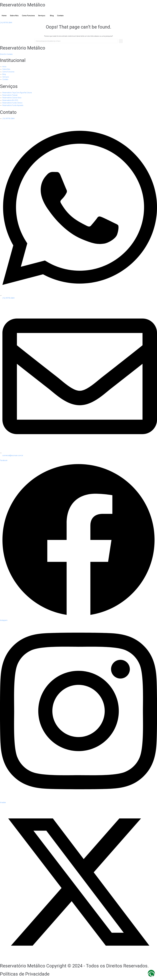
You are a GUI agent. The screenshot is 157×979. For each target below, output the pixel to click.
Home (4, 16)
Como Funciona (28, 16)
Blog (52, 16)
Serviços (41, 16)
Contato (60, 16)
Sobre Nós (14, 16)
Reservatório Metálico (22, 5)
